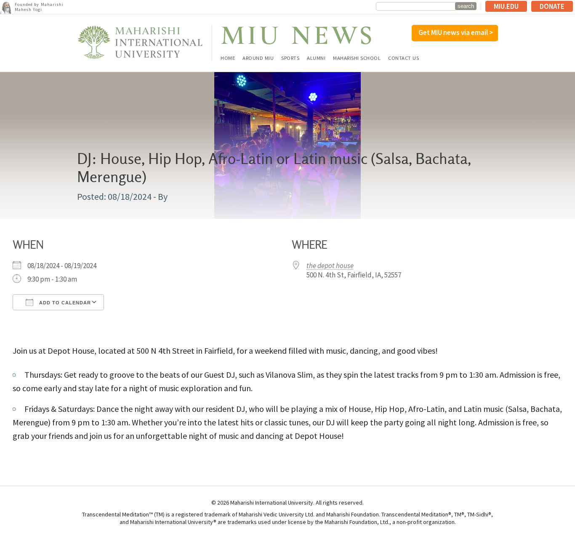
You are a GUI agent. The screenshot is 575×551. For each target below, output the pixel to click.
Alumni (316, 58)
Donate (552, 6)
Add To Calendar (64, 302)
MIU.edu (506, 6)
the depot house (330, 265)
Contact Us (403, 58)
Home (228, 58)
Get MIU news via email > (455, 32)
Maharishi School (357, 58)
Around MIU (258, 58)
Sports (290, 58)
